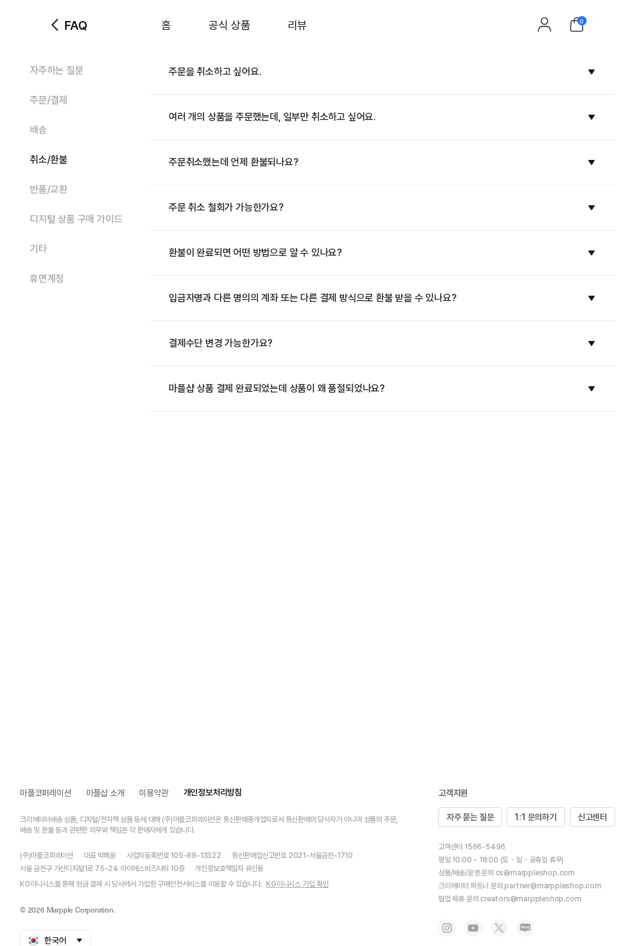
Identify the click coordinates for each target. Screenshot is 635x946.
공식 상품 (229, 25)
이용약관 (153, 793)
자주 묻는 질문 (470, 817)
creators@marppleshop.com (530, 899)
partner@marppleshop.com (552, 886)
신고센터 (592, 817)
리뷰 (297, 25)
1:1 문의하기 (535, 817)
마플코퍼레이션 (45, 793)
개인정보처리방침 (213, 792)
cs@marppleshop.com (535, 873)
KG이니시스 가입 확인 (297, 884)
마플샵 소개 (105, 793)
